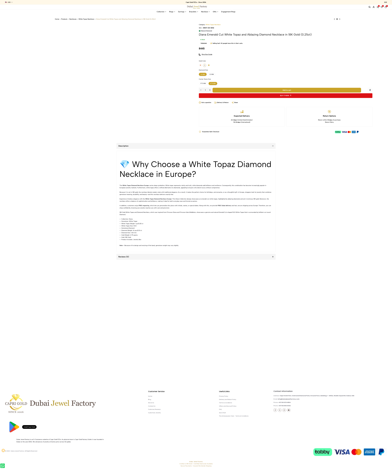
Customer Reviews (154, 409)
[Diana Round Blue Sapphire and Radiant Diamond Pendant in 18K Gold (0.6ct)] (339, 19)
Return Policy (329, 122)
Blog (149, 399)
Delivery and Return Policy (227, 399)
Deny (377, 461)
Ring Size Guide (207, 54)
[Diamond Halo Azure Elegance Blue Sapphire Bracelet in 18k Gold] (334, 19)
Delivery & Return (223, 102)
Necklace (204, 12)
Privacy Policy (364, 465)
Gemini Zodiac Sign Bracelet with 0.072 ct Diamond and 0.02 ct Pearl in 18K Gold (240, 368)
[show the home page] (62, 403)
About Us (151, 403)
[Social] (275, 410)
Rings (171, 12)
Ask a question (206, 102)
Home (57, 19)
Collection (160, 12)
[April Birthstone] (337, 19)
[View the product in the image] (63, 327)
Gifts (214, 12)
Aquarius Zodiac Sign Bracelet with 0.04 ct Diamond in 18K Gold (151, 368)
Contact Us (151, 406)
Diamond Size (206, 70)
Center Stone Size (208, 79)
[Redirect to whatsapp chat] (8, 466)
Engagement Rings (228, 12)
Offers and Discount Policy (227, 406)
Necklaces (72, 19)
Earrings (181, 12)
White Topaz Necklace (86, 19)
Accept (351, 461)
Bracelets (192, 12)
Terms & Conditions (225, 403)
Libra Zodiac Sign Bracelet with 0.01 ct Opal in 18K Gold (63, 368)
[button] (388, 445)
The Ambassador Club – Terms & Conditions (233, 416)
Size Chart (222, 413)
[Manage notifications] (3, 450)
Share (236, 102)
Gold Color (208, 61)
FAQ (220, 409)
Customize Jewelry (154, 413)
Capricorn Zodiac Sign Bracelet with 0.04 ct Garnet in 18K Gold (329, 368)
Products (64, 19)
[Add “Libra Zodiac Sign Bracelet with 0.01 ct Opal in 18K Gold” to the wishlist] (22, 286)
